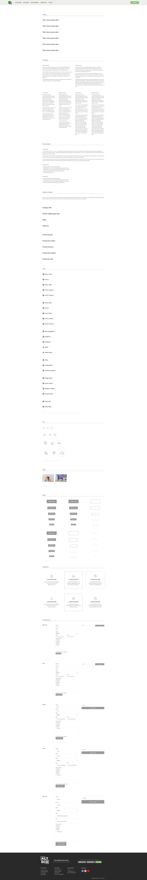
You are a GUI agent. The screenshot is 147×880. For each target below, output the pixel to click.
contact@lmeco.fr (73, 872)
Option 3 (58, 642)
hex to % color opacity (75, 412)
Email (57, 628)
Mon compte (67, 861)
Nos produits (55, 861)
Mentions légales (95, 878)
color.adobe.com (57, 412)
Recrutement (57, 872)
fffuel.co (61, 485)
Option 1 (58, 639)
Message (57, 643)
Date (57, 635)
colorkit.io (44, 412)
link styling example (55, 151)
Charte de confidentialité (59, 874)
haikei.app (57, 485)
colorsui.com (50, 412)
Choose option (58, 638)
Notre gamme (43, 874)
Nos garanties (43, 873)
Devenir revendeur (58, 871)
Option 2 (58, 641)
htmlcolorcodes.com (66, 412)
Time (68, 635)
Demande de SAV (61, 861)
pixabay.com (50, 485)
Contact (69, 869)
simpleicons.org (57, 459)
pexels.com (44, 485)
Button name (51, 501)
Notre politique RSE (44, 871)
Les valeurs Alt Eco (44, 870)
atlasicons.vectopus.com (47, 459)
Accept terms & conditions (62, 652)
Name (57, 625)
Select (57, 631)
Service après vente (58, 869)
